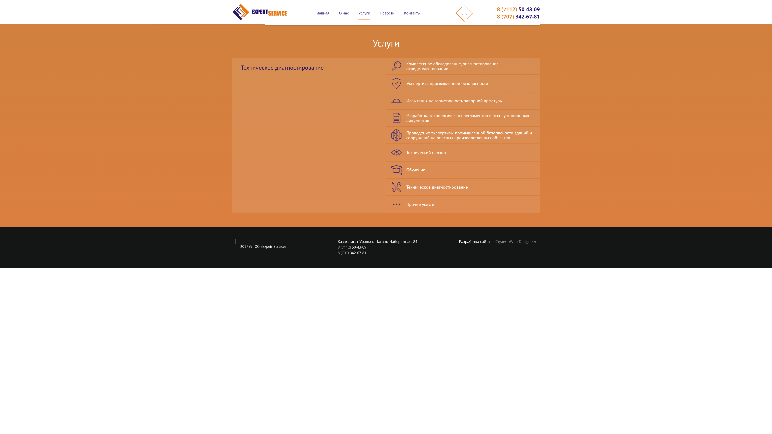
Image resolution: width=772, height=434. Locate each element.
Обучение (415, 170)
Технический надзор (426, 152)
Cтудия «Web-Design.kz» (516, 241)
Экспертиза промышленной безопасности (447, 83)
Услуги (364, 13)
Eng (464, 13)
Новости (387, 13)
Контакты (412, 13)
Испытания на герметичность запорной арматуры (454, 100)
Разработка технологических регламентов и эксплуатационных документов (467, 118)
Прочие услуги (420, 204)
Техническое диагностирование (437, 187)
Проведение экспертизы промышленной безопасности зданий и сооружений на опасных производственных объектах (469, 135)
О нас (344, 13)
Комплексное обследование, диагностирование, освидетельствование (453, 66)
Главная (322, 13)
